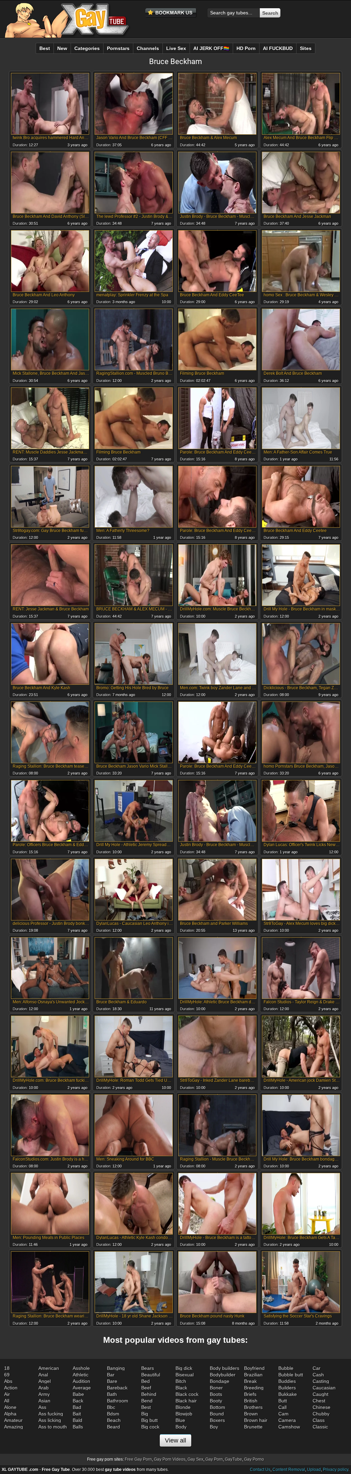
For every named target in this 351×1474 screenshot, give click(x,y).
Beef (146, 1387)
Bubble (285, 1368)
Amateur (13, 1420)
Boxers (217, 1420)
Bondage (219, 1381)
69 (7, 1374)
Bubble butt (290, 1374)
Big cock (150, 1426)
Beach (114, 1420)
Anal (43, 1374)
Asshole (81, 1368)
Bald (77, 1420)
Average (82, 1387)
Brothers (253, 1407)
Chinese (321, 1407)
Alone (10, 1407)
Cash (318, 1374)
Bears (147, 1368)
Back (78, 1400)
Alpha (10, 1413)
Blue (180, 1420)
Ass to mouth (52, 1426)
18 (7, 1368)
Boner (216, 1387)
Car (316, 1368)
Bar (110, 1374)
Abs (8, 1381)
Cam (283, 1413)
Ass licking (49, 1420)
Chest (319, 1400)
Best (146, 1407)
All (6, 1400)
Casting (321, 1381)
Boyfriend (254, 1368)
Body (181, 1426)
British (250, 1400)
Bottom (217, 1407)
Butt (282, 1400)
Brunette (253, 1426)
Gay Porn (214, 1459)
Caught (320, 1394)
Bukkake (287, 1394)
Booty (216, 1400)
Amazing (13, 1426)
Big (144, 1413)
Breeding (254, 1387)
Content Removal (289, 1469)
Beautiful (150, 1374)
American (48, 1368)
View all (175, 1440)
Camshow (289, 1426)
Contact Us (260, 1469)
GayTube (233, 1459)
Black (181, 1387)
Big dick (184, 1368)
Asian (44, 1400)
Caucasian (324, 1387)
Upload (314, 1469)
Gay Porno (254, 1459)
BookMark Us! (171, 13)
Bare (112, 1381)
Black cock (187, 1394)
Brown (251, 1413)
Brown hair (255, 1420)
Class (319, 1420)
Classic (320, 1426)
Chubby (321, 1413)
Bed (145, 1381)
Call (282, 1407)
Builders (287, 1387)
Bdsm (113, 1413)
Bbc (111, 1407)
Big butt (149, 1420)
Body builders (224, 1368)
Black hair (186, 1400)
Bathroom (117, 1400)
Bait (77, 1413)
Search (270, 13)
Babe (78, 1394)
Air (7, 1394)
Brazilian (253, 1374)
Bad (77, 1407)
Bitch (181, 1381)
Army (44, 1394)
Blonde (183, 1407)
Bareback (117, 1387)
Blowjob (184, 1413)
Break (250, 1381)
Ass (42, 1407)
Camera (287, 1420)
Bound (217, 1413)
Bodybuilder (222, 1374)
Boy (214, 1426)
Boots (216, 1394)
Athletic (80, 1374)
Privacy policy (335, 1469)
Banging (116, 1368)
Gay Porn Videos (169, 1459)
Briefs (250, 1394)
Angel (44, 1381)
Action (10, 1387)
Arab (43, 1387)
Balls (78, 1426)
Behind (148, 1394)
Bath (112, 1394)
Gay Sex (195, 1459)
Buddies (287, 1381)
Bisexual (185, 1374)
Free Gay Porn (138, 1459)
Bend (147, 1400)
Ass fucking (50, 1413)
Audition (81, 1381)
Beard (113, 1426)
